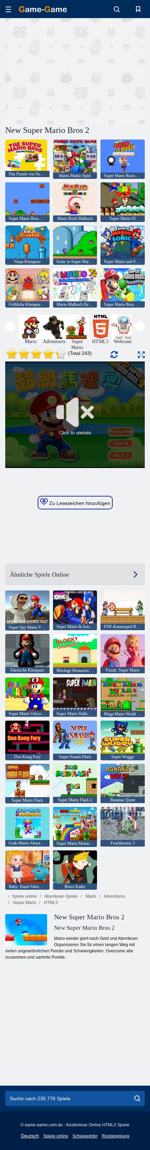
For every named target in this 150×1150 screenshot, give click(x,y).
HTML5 (50, 902)
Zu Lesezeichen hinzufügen (79, 503)
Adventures (114, 896)
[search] (137, 1098)
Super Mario (24, 902)
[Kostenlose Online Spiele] (42, 9)
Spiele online (24, 896)
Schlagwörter (85, 1136)
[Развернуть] (141, 354)
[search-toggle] (116, 9)
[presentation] (10, 327)
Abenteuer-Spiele (61, 896)
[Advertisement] (64, 70)
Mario (90, 896)
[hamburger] (8, 9)
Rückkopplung (115, 1136)
